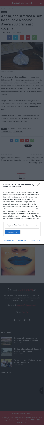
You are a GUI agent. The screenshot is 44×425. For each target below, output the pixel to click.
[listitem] (22, 225)
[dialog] (22, 213)
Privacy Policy (35, 240)
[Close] (39, 185)
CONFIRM (12, 232)
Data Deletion (9, 240)
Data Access (22, 240)
